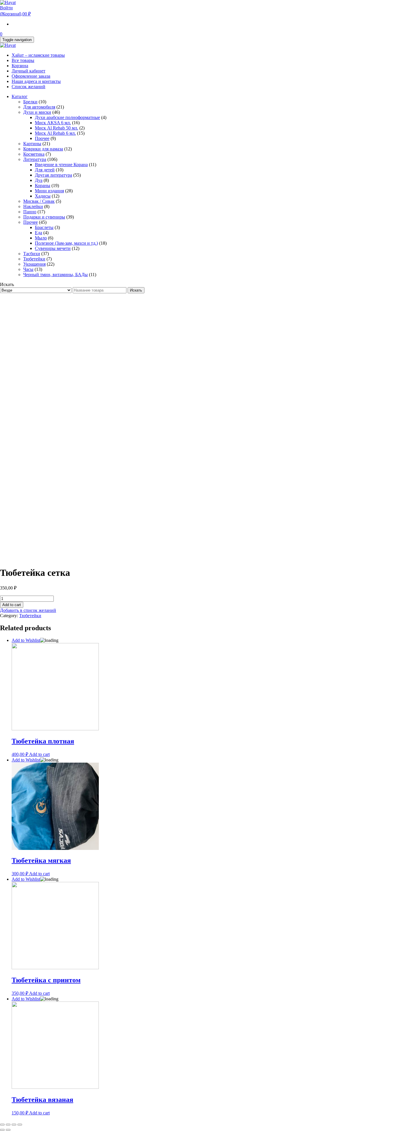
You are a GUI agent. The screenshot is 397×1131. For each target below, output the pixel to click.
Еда (38, 232)
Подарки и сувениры (44, 216)
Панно (29, 211)
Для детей (45, 169)
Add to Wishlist (26, 640)
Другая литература (53, 175)
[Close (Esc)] (2, 1124)
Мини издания (49, 190)
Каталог (20, 96)
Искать (136, 290)
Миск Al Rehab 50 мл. (56, 127)
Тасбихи (31, 253)
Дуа (38, 180)
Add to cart (11, 605)
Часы (28, 269)
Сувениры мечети (53, 248)
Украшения (34, 264)
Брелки (30, 101)
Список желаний (28, 86)
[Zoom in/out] (19, 1124)
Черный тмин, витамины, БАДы (55, 274)
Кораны (42, 185)
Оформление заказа (31, 76)
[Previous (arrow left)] (2, 1130)
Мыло (41, 237)
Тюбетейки (34, 258)
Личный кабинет (28, 70)
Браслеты (44, 227)
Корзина (20, 65)
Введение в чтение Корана (61, 164)
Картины (32, 143)
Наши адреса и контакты (36, 81)
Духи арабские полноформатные (67, 117)
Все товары (23, 60)
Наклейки (33, 206)
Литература (34, 159)
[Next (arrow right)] (8, 1130)
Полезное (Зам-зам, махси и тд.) (66, 243)
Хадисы (43, 195)
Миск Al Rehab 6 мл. (55, 133)
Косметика (33, 154)
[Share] (8, 1124)
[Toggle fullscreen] (14, 1124)
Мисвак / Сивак (39, 201)
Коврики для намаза (43, 148)
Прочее (42, 138)
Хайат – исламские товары (38, 55)
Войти (6, 7)
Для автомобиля (39, 106)
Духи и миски (37, 112)
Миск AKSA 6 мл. (53, 122)
